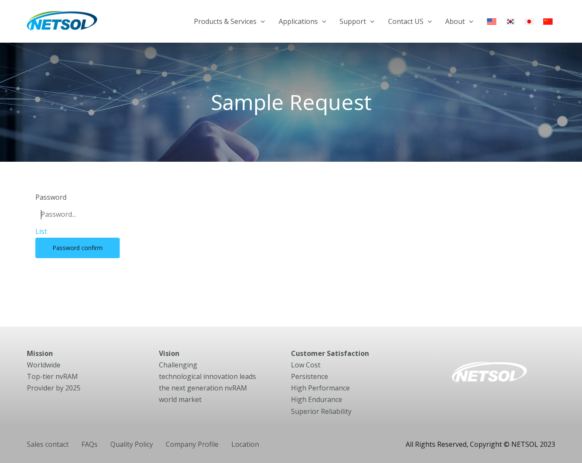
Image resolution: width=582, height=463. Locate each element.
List (41, 231)
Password (50, 197)
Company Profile (192, 444)
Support (353, 21)
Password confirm (77, 248)
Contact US (406, 21)
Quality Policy (131, 444)
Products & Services (225, 21)
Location (245, 444)
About (455, 21)
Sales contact (48, 444)
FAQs (89, 444)
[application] (260, 21)
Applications (298, 21)
